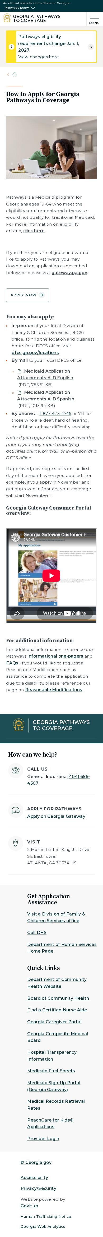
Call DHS (36, 932)
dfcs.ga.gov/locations (35, 352)
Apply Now (23, 295)
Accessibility (34, 1177)
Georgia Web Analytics (43, 1226)
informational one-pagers (54, 656)
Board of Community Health (58, 998)
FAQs (12, 663)
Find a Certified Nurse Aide (57, 1009)
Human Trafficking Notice (46, 1216)
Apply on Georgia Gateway (56, 816)
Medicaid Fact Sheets (51, 1070)
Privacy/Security (38, 1188)
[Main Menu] (93, 19)
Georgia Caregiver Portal (54, 1021)
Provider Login (43, 1138)
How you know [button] (17, 8)
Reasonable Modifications (53, 689)
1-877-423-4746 (55, 413)
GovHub (29, 1205)
